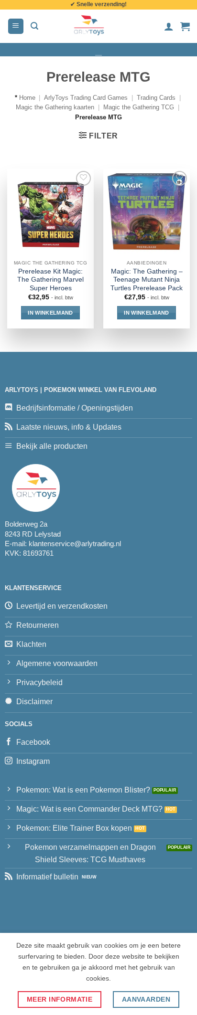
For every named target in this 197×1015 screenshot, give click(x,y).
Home (27, 97)
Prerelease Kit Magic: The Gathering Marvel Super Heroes (50, 280)
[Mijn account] (169, 26)
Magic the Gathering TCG (138, 107)
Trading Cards (156, 97)
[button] (15, 26)
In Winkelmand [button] (50, 313)
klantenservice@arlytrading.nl (75, 543)
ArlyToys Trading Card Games (86, 97)
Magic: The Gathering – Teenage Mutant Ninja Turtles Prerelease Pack (146, 280)
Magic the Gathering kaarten (55, 107)
